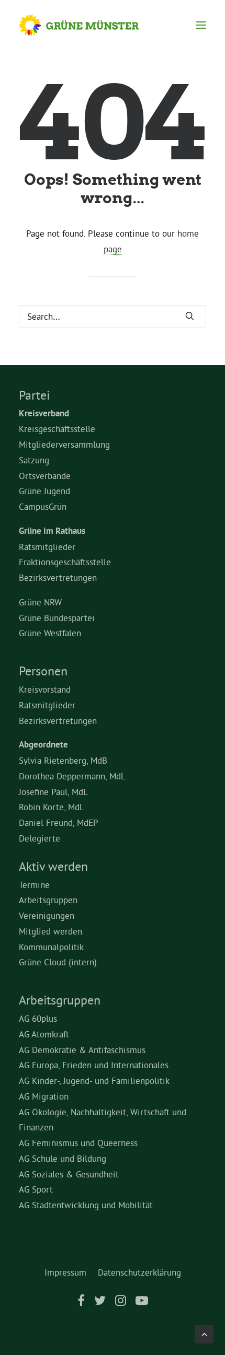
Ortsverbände (45, 475)
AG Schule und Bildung (62, 1158)
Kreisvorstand (45, 689)
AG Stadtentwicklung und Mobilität (86, 1204)
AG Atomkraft (44, 1034)
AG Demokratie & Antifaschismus (82, 1049)
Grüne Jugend (44, 490)
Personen (43, 671)
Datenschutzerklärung (139, 1272)
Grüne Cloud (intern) (58, 961)
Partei (34, 395)
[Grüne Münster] (89, 25)
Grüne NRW (40, 602)
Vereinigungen (46, 915)
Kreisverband (44, 413)
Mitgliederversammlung (64, 444)
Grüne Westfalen (50, 632)
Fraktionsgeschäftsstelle (65, 561)
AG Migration (44, 1096)
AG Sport (36, 1189)
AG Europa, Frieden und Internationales (93, 1064)
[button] (201, 25)
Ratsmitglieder (47, 546)
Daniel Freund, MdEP (58, 822)
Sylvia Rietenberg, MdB (63, 760)
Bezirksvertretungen (58, 577)
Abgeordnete (43, 744)
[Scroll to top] (204, 1331)
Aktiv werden (53, 866)
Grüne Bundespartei (57, 617)
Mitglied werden (50, 931)
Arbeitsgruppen (48, 899)
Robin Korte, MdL (51, 806)
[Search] (112, 316)
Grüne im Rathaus (52, 530)
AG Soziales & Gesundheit (69, 1174)
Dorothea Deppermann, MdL (72, 775)
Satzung (34, 459)
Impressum (65, 1272)
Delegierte (39, 838)
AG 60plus (38, 1018)
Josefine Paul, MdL (53, 791)
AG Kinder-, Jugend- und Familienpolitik (94, 1080)
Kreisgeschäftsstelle (57, 428)
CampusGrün (42, 506)
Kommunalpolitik (51, 946)
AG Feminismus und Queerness (78, 1142)
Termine (34, 884)
